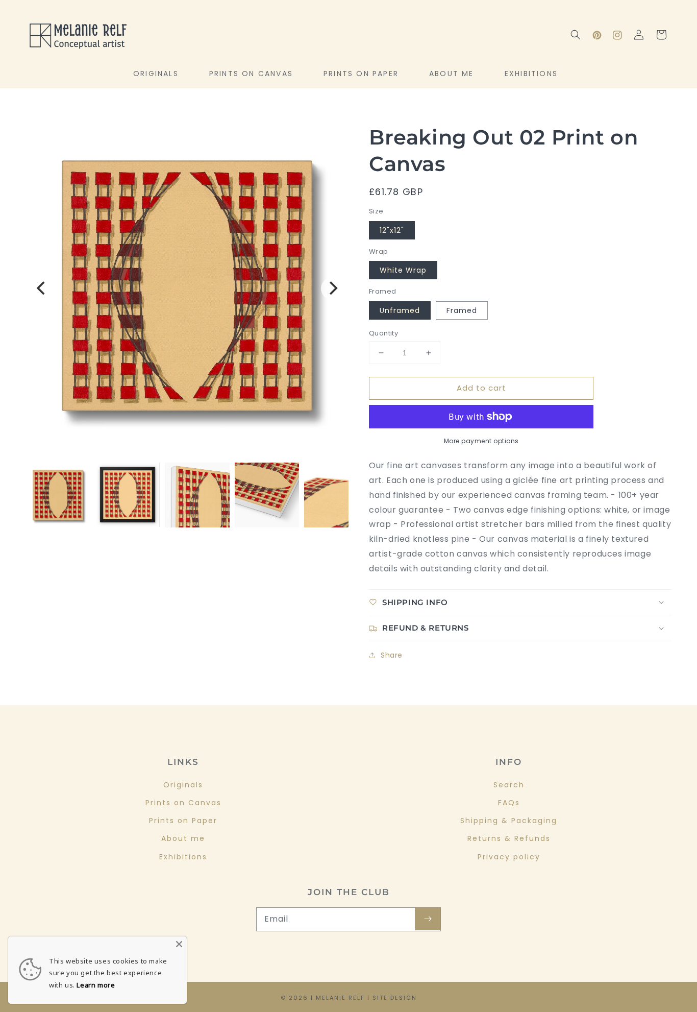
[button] (575, 34)
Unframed (400, 310)
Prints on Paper (183, 820)
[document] (187, 288)
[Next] (332, 288)
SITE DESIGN (394, 998)
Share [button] (392, 655)
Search (509, 785)
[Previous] (42, 288)
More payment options (481, 441)
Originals (183, 785)
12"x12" (392, 230)
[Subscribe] (427, 919)
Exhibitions (183, 857)
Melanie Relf (340, 998)
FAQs (509, 803)
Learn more (96, 985)
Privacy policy (509, 857)
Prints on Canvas (183, 803)
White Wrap (403, 270)
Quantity (383, 333)
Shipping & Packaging (508, 820)
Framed (461, 310)
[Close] (179, 944)
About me (183, 838)
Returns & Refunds (509, 838)
